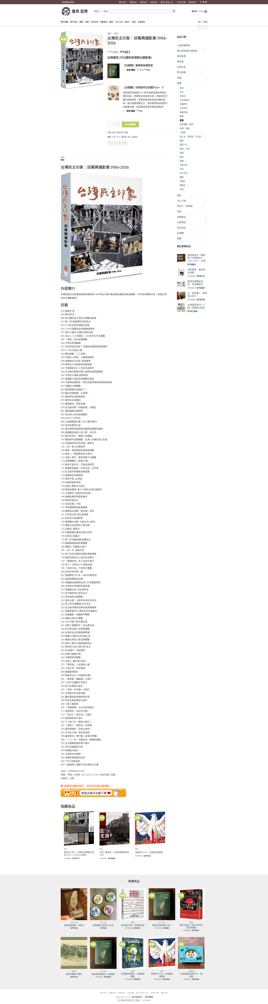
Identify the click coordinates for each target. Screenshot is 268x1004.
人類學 (183, 132)
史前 (182, 88)
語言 (182, 157)
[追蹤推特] (203, 2)
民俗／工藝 (184, 148)
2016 (118, 137)
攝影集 (124, 137)
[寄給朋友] (125, 143)
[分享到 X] (115, 143)
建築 (182, 140)
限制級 (180, 61)
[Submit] (174, 11)
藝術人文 (183, 144)
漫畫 (182, 161)
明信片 (127, 22)
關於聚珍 (122, 2)
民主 (129, 137)
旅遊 (182, 152)
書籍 (81, 22)
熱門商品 (73, 22)
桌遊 (134, 22)
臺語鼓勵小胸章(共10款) (103, 925)
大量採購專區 (183, 45)
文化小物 (119, 22)
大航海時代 (184, 100)
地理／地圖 (184, 128)
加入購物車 (130, 124)
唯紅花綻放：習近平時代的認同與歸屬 (191, 926)
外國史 (183, 181)
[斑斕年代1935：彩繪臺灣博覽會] (162, 953)
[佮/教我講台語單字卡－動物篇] (191, 953)
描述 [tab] (62, 159)
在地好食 (94, 22)
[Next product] (200, 27)
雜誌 (179, 195)
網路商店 (143, 2)
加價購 (180, 233)
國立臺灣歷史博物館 (187, 50)
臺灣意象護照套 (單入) (162, 925)
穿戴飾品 (103, 22)
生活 (182, 92)
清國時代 (183, 104)
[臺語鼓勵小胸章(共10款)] (103, 904)
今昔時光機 (181, 2)
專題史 (183, 185)
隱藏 (179, 238)
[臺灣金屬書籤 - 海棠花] (74, 904)
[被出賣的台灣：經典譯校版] (132, 904)
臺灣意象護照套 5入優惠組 (103, 974)
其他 (182, 189)
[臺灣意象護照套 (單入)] (162, 904)
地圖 (87, 22)
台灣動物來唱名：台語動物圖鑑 (132, 975)
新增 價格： (142, 70)
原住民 (183, 96)
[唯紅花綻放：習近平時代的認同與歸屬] (191, 904)
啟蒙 (182, 116)
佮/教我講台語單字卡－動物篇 (191, 975)
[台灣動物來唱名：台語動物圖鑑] (132, 953)
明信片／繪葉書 (185, 206)
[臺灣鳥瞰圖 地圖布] (74, 953)
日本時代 (183, 108)
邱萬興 (134, 137)
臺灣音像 (181, 56)
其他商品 (181, 227)
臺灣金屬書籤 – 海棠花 (74, 925)
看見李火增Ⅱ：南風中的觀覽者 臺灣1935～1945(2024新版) (79, 853)
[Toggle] (205, 50)
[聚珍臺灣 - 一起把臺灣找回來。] (75, 11)
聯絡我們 (192, 2)
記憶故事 (153, 2)
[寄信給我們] (206, 2)
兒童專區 (141, 22)
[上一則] (205, 27)
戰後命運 (183, 112)
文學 (182, 169)
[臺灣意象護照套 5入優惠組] (103, 953)
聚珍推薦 (64, 22)
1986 (114, 137)
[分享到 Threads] (120, 143)
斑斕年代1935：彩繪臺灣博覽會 (149, 852)
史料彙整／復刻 (186, 124)
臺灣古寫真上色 (167, 2)
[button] (199, 11)
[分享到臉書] (110, 143)
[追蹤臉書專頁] (200, 2)
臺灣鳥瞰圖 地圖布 (74, 974)
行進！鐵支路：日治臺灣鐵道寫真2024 (114, 853)
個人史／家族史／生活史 (190, 136)
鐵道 (111, 22)
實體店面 (133, 2)
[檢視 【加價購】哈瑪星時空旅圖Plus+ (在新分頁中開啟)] (163, 87)
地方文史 (183, 173)
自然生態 (183, 165)
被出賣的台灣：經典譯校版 (132, 925)
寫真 (182, 120)
